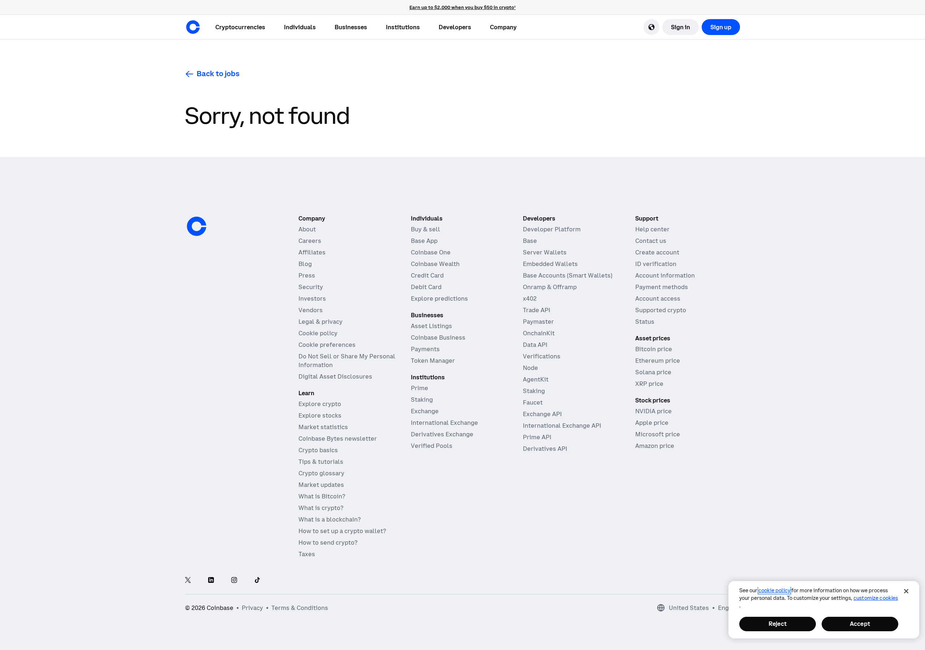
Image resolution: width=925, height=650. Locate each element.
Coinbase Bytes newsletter (337, 438)
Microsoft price (657, 434)
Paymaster (538, 321)
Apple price (651, 422)
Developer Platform (552, 229)
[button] (299, 27)
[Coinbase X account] (188, 580)
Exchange (425, 411)
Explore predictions (439, 298)
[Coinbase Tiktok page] (257, 580)
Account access (657, 298)
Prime (419, 388)
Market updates (321, 484)
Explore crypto (319, 403)
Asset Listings (431, 326)
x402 (530, 298)
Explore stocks (319, 415)
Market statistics (323, 427)
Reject (778, 623)
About (307, 229)
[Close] (906, 591)
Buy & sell (425, 229)
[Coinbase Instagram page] (234, 580)
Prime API (537, 437)
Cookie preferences (327, 344)
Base (530, 240)
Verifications (541, 356)
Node (530, 367)
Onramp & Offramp (550, 287)
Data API (535, 344)
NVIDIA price (653, 411)
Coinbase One (431, 252)
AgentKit (535, 379)
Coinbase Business (438, 337)
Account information (665, 275)
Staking (422, 399)
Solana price (653, 372)
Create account (657, 252)
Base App (424, 240)
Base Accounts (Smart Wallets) (567, 275)
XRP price (649, 383)
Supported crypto (660, 310)
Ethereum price (657, 360)
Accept (860, 623)
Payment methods (661, 287)
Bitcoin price (653, 349)
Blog (305, 263)
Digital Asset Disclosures (335, 376)
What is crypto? (320, 507)
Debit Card (426, 287)
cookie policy (774, 590)
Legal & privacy (320, 321)
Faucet (533, 402)
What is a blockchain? (329, 519)
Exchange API (542, 414)
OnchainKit (539, 333)
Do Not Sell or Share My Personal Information (346, 360)
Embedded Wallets (550, 263)
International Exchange (444, 422)
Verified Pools (431, 445)
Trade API (536, 310)
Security (310, 287)
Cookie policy (317, 333)
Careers (309, 240)
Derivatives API (545, 448)
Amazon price (654, 445)
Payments (425, 349)
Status (644, 321)
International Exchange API (562, 425)
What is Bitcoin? (321, 496)
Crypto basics (318, 450)
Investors (312, 298)
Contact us (650, 240)
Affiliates (312, 252)
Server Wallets (545, 252)
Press (306, 275)
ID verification (655, 263)
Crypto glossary (321, 473)
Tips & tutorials (320, 461)
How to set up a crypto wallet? (342, 531)
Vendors (310, 310)
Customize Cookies (875, 598)
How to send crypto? (327, 542)
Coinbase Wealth (435, 263)
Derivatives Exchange (442, 434)
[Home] (193, 27)
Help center (652, 229)
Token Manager (433, 360)
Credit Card (427, 275)
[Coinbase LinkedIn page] (211, 580)
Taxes (306, 554)
